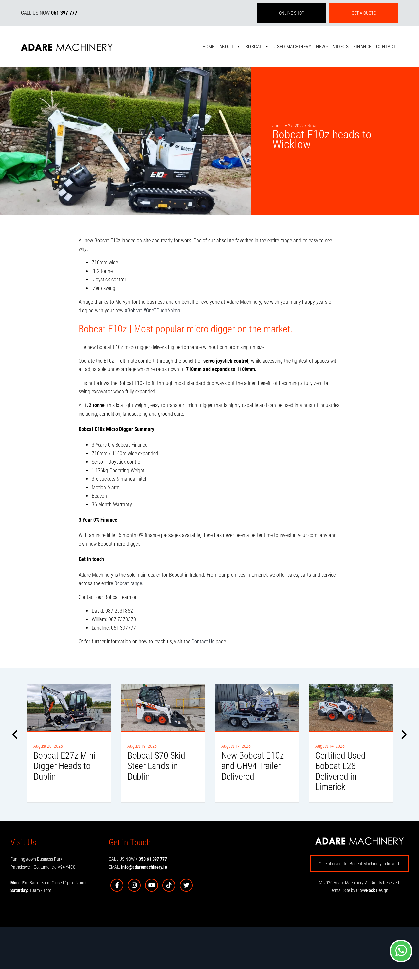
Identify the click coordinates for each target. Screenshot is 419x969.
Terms (335, 890)
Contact (386, 47)
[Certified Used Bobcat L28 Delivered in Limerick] (351, 707)
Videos (341, 47)
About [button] (226, 47)
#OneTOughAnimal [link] (162, 310)
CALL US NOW (49, 13)
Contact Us (202, 641)
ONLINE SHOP (291, 13)
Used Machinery (292, 47)
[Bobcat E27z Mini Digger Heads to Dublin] (69, 707)
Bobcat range (128, 583)
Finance (362, 47)
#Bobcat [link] (133, 310)
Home (208, 47)
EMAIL (138, 867)
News (322, 47)
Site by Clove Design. (366, 890)
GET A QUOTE (364, 13)
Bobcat (254, 47)
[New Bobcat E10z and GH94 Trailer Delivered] (257, 707)
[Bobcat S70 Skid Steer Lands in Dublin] (163, 707)
